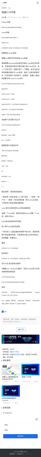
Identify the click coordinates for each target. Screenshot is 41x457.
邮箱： (6, 430)
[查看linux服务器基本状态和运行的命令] (11, 369)
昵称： (6, 425)
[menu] (38, 3)
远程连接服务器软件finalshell (9, 399)
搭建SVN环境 (14, 352)
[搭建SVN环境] (30, 369)
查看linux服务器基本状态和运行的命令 (10, 378)
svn (5, 311)
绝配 (21, 451)
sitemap (25, 451)
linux (19, 17)
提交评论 (20, 436)
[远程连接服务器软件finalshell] (11, 391)
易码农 (12, 349)
